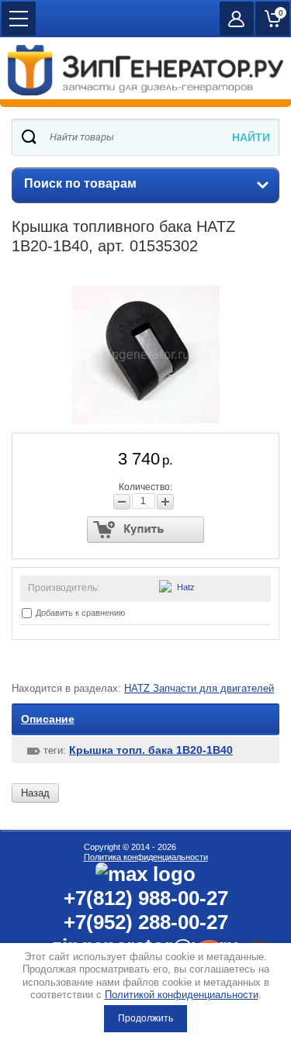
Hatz (186, 587)
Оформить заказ (272, 19)
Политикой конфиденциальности (181, 994)
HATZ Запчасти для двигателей (199, 688)
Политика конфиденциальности (146, 857)
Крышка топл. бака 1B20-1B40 (151, 750)
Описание (47, 719)
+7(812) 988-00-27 (146, 898)
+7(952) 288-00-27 (146, 922)
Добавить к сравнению (79, 612)
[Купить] (145, 530)
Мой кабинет (237, 19)
